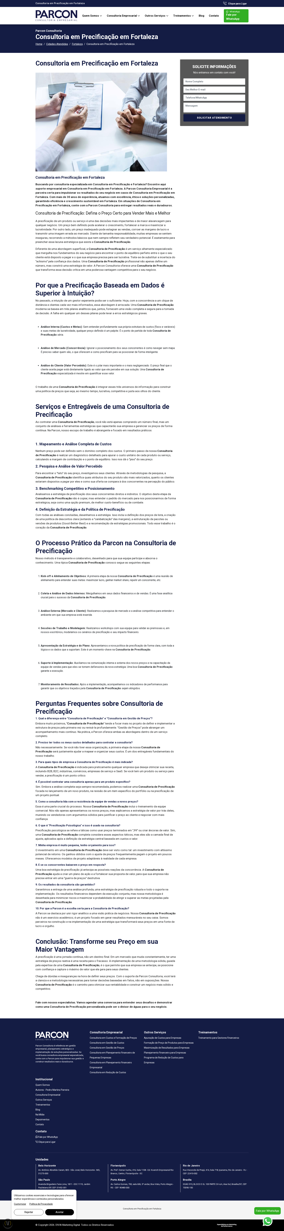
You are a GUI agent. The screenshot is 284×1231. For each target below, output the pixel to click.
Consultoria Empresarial (122, 15)
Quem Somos (91, 15)
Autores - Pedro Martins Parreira (52, 1090)
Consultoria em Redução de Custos (108, 1072)
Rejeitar (28, 1212)
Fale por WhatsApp (233, 15)
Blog (201, 15)
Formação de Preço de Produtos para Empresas (169, 1042)
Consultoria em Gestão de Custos (107, 1042)
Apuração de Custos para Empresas (162, 1038)
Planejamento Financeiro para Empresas (165, 1052)
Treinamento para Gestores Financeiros (218, 1038)
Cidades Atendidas (57, 44)
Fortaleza (77, 44)
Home (39, 44)
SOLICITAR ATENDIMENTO (214, 117)
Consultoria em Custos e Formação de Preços (113, 1038)
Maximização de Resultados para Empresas (166, 1047)
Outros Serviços (155, 15)
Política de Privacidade (41, 1204)
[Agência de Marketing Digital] (226, 1225)
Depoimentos (42, 1119)
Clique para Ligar (237, 3)
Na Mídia (40, 1114)
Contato (214, 15)
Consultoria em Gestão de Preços (107, 1047)
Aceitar (60, 1212)
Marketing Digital (71, 1224)
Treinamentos (182, 15)
